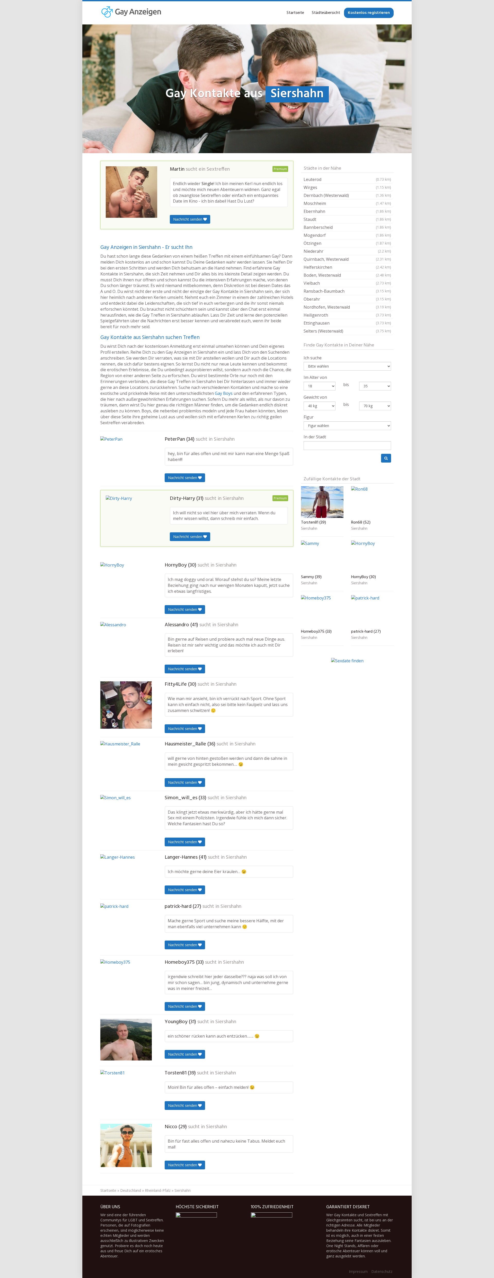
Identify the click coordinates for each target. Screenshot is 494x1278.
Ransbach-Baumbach (347, 291)
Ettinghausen (347, 323)
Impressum (358, 1271)
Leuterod (347, 179)
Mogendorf (347, 235)
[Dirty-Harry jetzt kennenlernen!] (131, 517)
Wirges (347, 187)
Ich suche (313, 358)
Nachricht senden (188, 219)
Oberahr (347, 299)
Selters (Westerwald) (347, 331)
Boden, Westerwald (347, 275)
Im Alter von (315, 377)
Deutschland (130, 1190)
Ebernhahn (347, 211)
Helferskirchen (347, 267)
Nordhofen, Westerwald (347, 307)
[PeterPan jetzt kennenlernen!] (126, 458)
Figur (309, 417)
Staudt (347, 219)
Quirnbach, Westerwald (347, 259)
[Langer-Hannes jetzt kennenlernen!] (126, 875)
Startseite (295, 13)
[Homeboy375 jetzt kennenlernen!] (126, 981)
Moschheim (347, 203)
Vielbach (347, 283)
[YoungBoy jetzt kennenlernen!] (126, 1039)
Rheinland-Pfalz (158, 1190)
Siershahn (224, 439)
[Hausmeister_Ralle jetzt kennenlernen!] (126, 763)
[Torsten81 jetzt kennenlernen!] (126, 1093)
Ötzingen (347, 243)
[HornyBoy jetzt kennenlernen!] (126, 583)
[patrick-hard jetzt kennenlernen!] (126, 927)
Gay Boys (224, 393)
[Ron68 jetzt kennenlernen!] (372, 502)
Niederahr (347, 251)
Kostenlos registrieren (369, 13)
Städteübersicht (326, 13)
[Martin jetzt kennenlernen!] (131, 192)
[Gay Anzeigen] (131, 13)
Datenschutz (381, 1271)
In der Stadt (315, 437)
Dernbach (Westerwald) (347, 195)
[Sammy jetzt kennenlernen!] (322, 556)
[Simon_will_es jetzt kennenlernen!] (126, 817)
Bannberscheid (347, 227)
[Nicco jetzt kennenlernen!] (126, 1145)
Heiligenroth (347, 315)
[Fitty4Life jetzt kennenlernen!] (126, 705)
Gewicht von (315, 397)
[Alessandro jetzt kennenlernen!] (126, 645)
